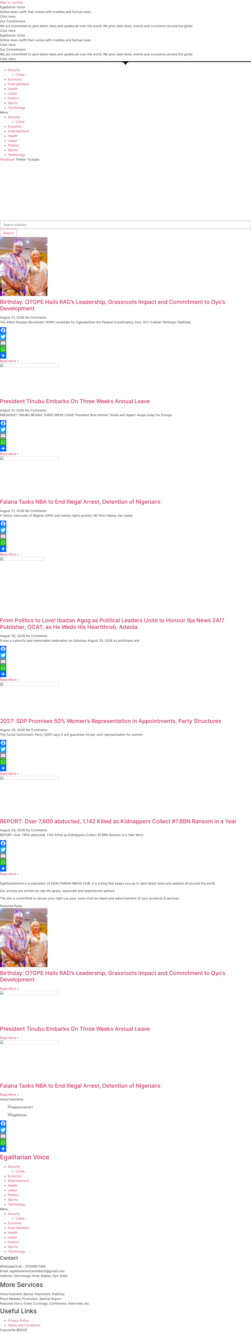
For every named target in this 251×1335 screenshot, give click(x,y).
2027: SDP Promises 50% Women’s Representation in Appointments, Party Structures (110, 721)
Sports (13, 103)
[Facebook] (125, 330)
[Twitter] (125, 337)
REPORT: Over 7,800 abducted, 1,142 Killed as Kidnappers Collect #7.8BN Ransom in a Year (119, 821)
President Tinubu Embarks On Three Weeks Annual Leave (75, 401)
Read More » (9, 361)
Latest (12, 93)
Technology (16, 108)
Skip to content (11, 2)
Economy (15, 79)
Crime (20, 75)
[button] (125, 112)
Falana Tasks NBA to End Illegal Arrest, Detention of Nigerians (80, 501)
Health (12, 89)
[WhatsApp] (125, 349)
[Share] (125, 355)
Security (14, 70)
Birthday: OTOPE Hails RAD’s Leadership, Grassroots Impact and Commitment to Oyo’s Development (112, 305)
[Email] (125, 343)
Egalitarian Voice (24, 1157)
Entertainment (18, 84)
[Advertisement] (125, 191)
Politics (13, 98)
